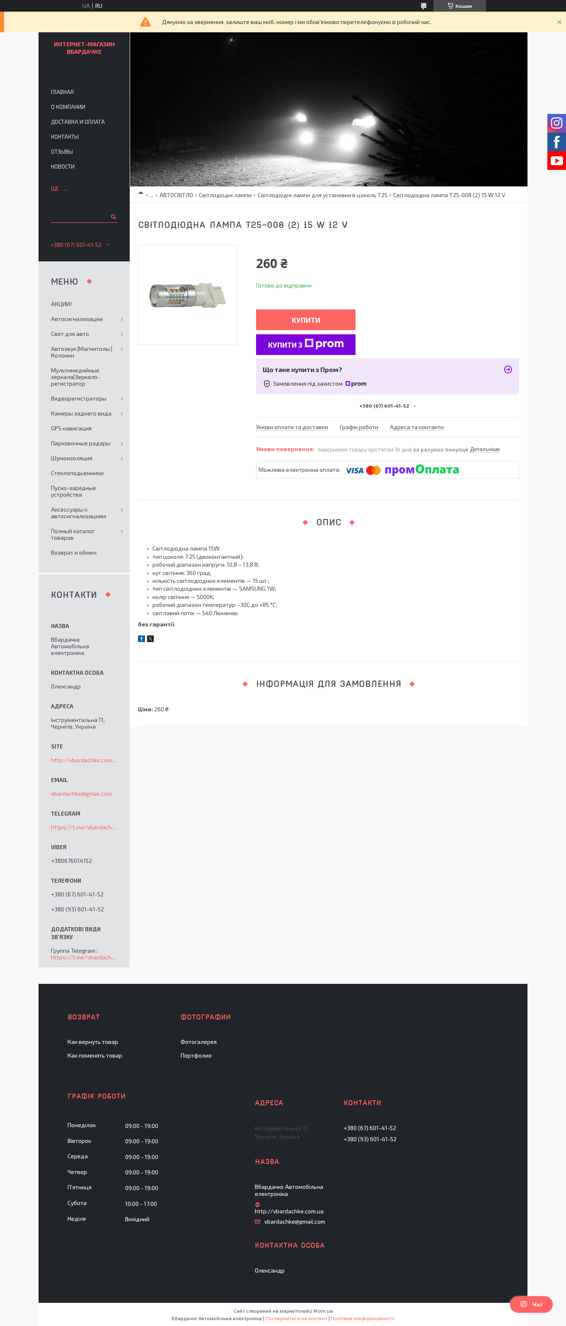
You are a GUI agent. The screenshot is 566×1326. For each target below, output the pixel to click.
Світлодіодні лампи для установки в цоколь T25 (322, 194)
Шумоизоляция (71, 457)
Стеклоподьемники (77, 472)
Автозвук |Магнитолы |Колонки (81, 352)
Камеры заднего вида (81, 413)
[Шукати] (113, 216)
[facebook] (141, 639)
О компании (68, 107)
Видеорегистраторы (78, 398)
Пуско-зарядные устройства (73, 491)
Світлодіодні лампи (225, 194)
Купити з (285, 344)
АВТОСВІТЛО (176, 194)
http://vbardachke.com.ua (84, 760)
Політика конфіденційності (362, 1318)
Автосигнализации (77, 318)
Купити (306, 319)
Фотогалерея (199, 1041)
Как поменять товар (95, 1055)
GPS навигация (71, 428)
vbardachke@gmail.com (81, 793)
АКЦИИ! (61, 303)
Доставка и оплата (78, 121)
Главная (62, 92)
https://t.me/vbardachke (84, 827)
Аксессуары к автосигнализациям (78, 512)
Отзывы (62, 151)
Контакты (65, 136)
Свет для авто (70, 333)
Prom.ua (323, 1311)
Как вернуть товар (93, 1041)
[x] (150, 639)
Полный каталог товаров (73, 534)
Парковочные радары (80, 443)
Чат (537, 1304)
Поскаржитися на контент (296, 1318)
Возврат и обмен (74, 552)
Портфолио (196, 1055)
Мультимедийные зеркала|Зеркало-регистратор (75, 377)
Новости (63, 166)
